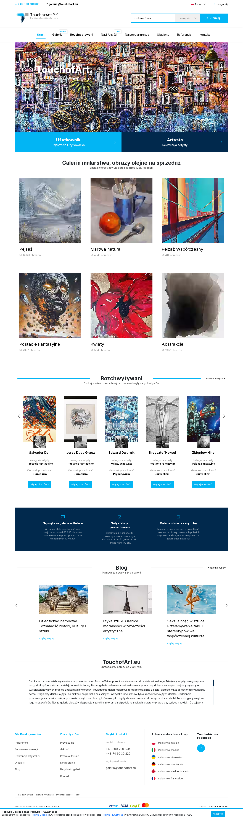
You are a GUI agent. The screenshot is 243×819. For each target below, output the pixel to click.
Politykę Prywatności (112, 814)
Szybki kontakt (116, 734)
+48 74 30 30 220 (118, 753)
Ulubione (163, 34)
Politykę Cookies (40, 814)
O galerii (20, 762)
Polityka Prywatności (45, 795)
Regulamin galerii (70, 769)
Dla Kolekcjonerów (28, 734)
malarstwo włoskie (168, 749)
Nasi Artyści (109, 34)
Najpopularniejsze (137, 34)
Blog (17, 769)
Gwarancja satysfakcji (27, 755)
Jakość (64, 749)
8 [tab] (45, 128)
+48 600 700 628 (28, 4)
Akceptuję (218, 813)
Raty (78, 795)
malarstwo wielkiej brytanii (173, 771)
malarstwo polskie (168, 742)
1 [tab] (22, 128)
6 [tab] (38, 128)
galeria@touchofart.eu (63, 4)
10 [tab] (51, 128)
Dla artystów (69, 734)
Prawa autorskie (69, 755)
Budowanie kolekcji (26, 749)
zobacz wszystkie (216, 378)
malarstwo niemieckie (170, 764)
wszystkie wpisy (217, 567)
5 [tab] (35, 128)
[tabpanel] (121, 87)
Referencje (184, 34)
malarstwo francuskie (170, 778)
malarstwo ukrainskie (170, 757)
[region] (121, 692)
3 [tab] (29, 128)
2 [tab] (25, 128)
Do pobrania (67, 762)
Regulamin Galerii (26, 795)
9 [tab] (48, 128)
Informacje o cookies (64, 795)
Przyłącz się (67, 742)
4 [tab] (32, 128)
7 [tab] (41, 128)
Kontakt (204, 34)
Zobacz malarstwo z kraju (170, 734)
